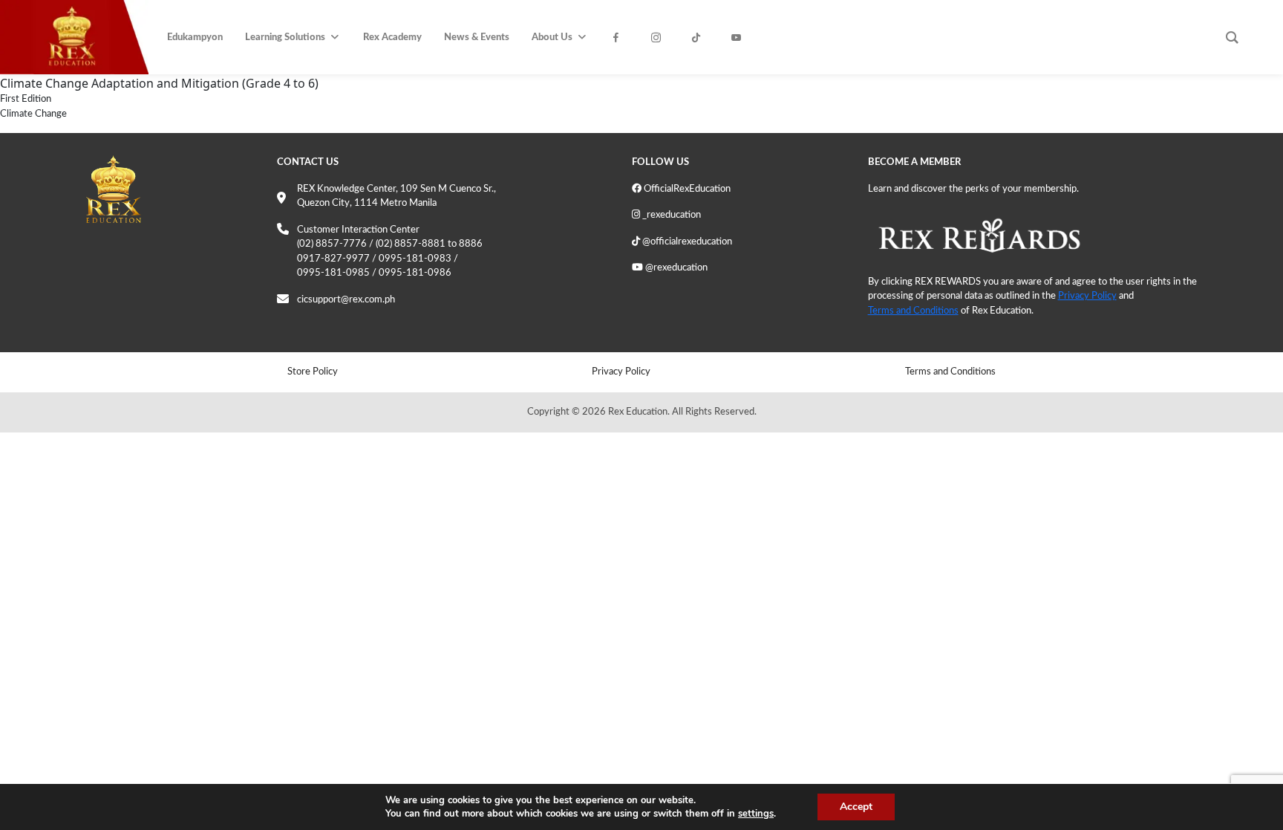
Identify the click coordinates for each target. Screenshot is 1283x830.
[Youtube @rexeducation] (740, 37)
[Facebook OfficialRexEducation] (620, 37)
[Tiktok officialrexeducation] (700, 37)
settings (756, 813)
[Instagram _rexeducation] (660, 37)
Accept (856, 807)
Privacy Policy (1087, 296)
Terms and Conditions (913, 311)
